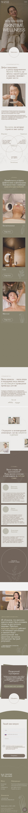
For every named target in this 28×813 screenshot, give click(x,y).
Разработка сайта (15, 789)
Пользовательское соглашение (19, 785)
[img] (5, 2)
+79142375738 (4, 798)
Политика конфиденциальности (19, 784)
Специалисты (4, 787)
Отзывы (3, 789)
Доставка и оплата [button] (16, 787)
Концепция (3, 784)
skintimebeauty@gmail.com (7, 799)
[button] (14, 493)
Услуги (2, 785)
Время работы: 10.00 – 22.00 (8, 806)
